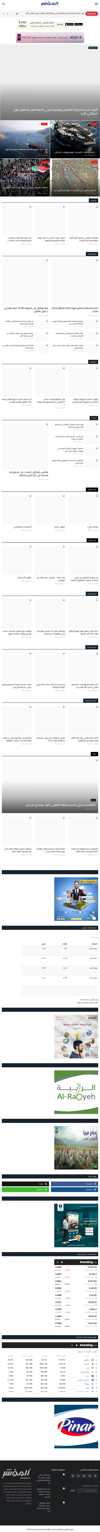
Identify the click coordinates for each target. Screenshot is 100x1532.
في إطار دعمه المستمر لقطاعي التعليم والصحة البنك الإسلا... (19, 322)
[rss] (72, 1476)
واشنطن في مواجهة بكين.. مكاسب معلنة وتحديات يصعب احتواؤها (17, 739)
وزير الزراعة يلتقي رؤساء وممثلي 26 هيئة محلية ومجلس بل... (43, 1479)
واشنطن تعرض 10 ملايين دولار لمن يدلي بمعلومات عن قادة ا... (51, 632)
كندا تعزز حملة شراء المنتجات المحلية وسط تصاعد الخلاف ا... (19, 239)
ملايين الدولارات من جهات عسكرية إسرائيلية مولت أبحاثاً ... (51, 739)
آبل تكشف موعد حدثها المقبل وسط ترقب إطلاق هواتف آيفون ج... (16, 400)
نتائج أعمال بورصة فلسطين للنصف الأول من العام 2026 (17, 346)
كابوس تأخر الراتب (24, 577)
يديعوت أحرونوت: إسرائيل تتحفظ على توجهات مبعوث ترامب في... (70, 449)
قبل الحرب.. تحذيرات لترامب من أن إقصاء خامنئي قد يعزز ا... (69, 437)
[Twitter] (89, 1476)
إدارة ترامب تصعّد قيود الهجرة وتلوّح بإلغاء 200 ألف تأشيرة (83, 632)
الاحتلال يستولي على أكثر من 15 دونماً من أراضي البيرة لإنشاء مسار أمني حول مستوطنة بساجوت (35, 13)
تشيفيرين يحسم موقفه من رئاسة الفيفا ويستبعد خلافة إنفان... (84, 850)
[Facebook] (95, 1476)
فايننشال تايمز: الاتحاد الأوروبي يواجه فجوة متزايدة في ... (67, 461)
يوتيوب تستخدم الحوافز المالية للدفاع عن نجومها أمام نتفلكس (85, 400)
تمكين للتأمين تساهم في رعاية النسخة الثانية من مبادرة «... (69, 334)
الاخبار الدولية (92, 593)
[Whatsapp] (78, 1476)
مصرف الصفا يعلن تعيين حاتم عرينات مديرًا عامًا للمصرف (68, 346)
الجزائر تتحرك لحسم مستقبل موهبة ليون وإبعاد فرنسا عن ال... (51, 850)
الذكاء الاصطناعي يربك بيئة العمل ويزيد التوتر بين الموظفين (84, 739)
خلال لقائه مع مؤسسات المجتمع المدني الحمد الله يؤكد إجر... (85, 685)
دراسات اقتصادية (90, 700)
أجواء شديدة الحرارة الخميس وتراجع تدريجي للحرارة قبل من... (16, 685)
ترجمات (93, 418)
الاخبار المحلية (91, 647)
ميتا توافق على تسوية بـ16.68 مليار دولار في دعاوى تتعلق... (26, 309)
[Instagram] (84, 1476)
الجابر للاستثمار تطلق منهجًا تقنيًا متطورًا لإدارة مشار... (75, 309)
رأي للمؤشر (92, 540)
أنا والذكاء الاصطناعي (22, 526)
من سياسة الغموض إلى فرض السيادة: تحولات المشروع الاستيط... (84, 578)
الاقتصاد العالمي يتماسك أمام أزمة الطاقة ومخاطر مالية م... (84, 239)
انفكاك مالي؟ (92, 526)
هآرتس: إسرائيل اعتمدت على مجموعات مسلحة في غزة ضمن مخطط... (28, 473)
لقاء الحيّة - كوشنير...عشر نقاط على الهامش (50, 578)
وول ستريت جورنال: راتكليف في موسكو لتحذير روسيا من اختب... (69, 425)
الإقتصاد (93, 200)
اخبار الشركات (92, 254)
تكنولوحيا (93, 361)
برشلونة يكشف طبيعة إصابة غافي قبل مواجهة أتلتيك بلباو (17, 850)
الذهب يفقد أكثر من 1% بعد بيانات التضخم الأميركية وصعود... (51, 239)
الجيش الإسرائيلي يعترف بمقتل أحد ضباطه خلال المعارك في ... (43, 1507)
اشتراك (72, 1490)
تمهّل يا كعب (59, 526)
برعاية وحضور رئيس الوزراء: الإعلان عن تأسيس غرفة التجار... (20, 334)
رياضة (94, 754)
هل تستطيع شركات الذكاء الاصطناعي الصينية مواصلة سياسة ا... (51, 402)
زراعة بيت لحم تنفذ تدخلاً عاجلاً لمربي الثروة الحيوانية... (50, 685)
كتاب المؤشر (92, 489)
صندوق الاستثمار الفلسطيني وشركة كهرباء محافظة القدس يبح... (67, 322)
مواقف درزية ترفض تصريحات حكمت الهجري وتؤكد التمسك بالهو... (17, 632)
